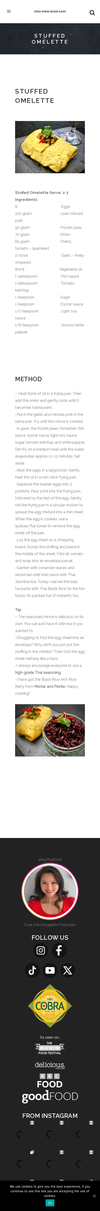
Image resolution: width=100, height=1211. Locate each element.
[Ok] (94, 1196)
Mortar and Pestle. (50, 686)
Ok (50, 1203)
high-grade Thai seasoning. (38, 672)
